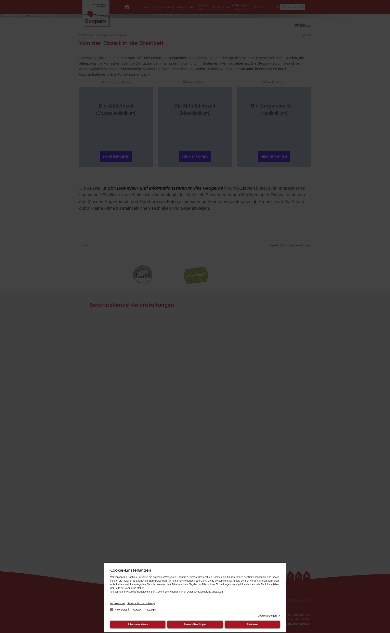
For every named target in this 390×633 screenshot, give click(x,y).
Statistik (151, 610)
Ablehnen (252, 624)
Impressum (117, 603)
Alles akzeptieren (138, 624)
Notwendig (120, 610)
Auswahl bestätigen (195, 624)
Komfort (137, 610)
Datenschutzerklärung (141, 603)
